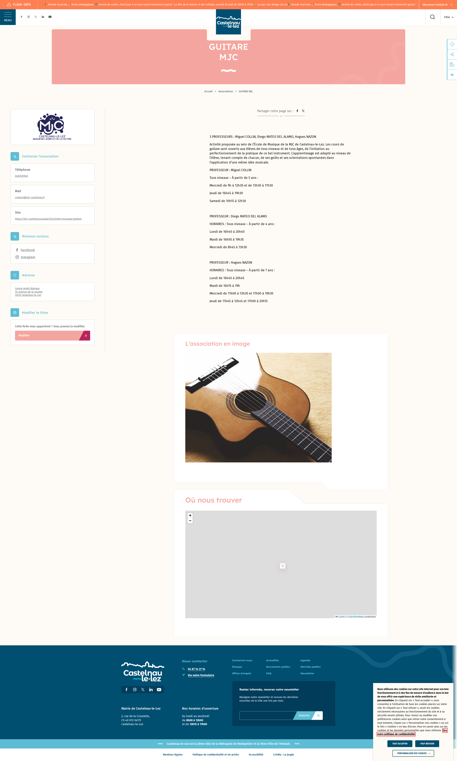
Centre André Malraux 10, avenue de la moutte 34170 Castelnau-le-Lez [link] (28, 292)
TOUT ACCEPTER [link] (399, 743)
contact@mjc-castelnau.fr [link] (30, 197)
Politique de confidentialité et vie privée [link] (216, 754)
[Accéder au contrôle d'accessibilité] (452, 75)
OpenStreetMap (356, 616)
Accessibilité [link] (256, 754)
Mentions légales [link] (173, 754)
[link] (438, 4)
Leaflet (341, 616)
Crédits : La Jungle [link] (283, 754)
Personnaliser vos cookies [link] (412, 753)
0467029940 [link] (21, 176)
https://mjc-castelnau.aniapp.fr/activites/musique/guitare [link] (48, 218)
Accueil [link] (208, 91)
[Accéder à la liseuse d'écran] (452, 65)
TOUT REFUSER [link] (427, 743)
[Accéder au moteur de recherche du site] (432, 17)
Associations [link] (226, 91)
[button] (8, 17)
